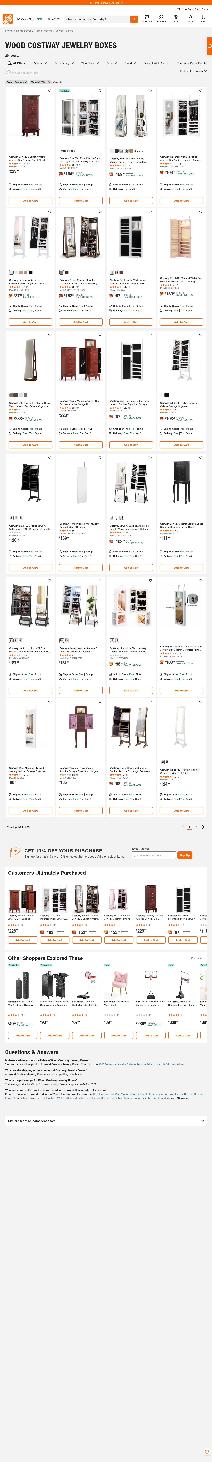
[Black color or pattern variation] (117, 151)
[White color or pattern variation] (112, 151)
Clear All (57, 82)
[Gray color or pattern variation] (122, 151)
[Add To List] (49, 90)
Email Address (140, 848)
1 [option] (189, 826)
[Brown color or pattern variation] (26, 272)
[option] (203, 827)
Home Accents (43, 30)
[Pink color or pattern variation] (117, 641)
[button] (193, 71)
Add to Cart (30, 200)
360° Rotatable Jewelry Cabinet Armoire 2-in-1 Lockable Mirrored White (141, 1064)
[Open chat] (209, 46)
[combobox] (97, 19)
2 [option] (196, 827)
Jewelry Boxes (64, 30)
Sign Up (185, 855)
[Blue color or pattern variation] (126, 151)
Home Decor (23, 30)
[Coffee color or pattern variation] (21, 272)
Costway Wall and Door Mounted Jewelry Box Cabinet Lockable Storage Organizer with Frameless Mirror (108, 1097)
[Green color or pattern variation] (16, 272)
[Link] (30, 147)
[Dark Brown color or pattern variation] (66, 272)
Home (9, 30)
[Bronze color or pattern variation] (131, 151)
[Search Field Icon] (134, 19)
